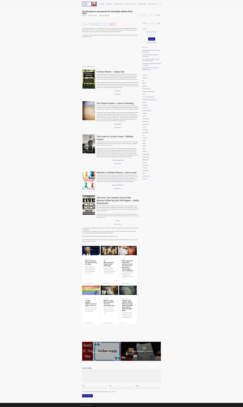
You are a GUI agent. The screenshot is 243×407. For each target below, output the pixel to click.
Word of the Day (145, 176)
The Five (118, 220)
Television (144, 162)
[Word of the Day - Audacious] (102, 351)
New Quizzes (145, 129)
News (108, 15)
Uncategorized (145, 170)
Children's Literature (146, 88)
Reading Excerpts (145, 154)
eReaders (144, 102)
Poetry (143, 140)
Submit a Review (117, 127)
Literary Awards (103, 15)
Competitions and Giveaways (148, 91)
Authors (144, 83)
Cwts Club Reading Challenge (148, 97)
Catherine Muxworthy (88, 283)
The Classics (144, 167)
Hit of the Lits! (145, 107)
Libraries (144, 116)
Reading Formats (145, 157)
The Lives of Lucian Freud (117, 160)
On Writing (144, 137)
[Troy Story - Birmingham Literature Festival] (141, 351)
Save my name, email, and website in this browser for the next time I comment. (99, 391)
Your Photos (145, 178)
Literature (144, 127)
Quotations (144, 151)
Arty (143, 80)
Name (83, 385)
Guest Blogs (144, 105)
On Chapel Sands (118, 124)
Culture (143, 94)
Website (137, 385)
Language (144, 113)
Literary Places (145, 124)
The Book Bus (145, 165)
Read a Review (118, 94)
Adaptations (144, 77)
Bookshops (144, 86)
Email (110, 385)
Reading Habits (145, 159)
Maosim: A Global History (117, 185)
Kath (85, 15)
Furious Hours (118, 90)
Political (144, 143)
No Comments (142, 15)
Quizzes (144, 148)
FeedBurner (154, 42)
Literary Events (145, 121)
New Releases (145, 132)
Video (143, 173)
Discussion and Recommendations (88, 248)
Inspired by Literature (146, 110)
